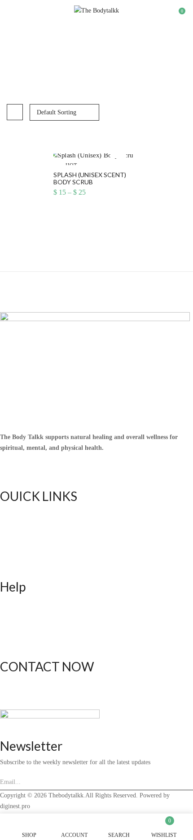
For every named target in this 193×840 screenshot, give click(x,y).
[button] (178, 14)
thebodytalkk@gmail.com (33, 693)
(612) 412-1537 (20, 682)
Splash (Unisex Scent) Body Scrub (89, 178)
